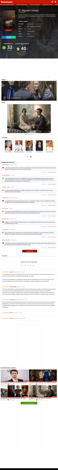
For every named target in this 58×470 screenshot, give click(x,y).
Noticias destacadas (22, 4)
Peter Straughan (31, 26)
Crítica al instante (35, 4)
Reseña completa (52, 172)
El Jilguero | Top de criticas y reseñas (40, 398)
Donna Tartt (38, 26)
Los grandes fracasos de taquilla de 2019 (13, 398)
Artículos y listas (47, 4)
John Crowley (30, 23)
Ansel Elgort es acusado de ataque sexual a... (14, 382)
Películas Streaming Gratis (7, 4)
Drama (28, 28)
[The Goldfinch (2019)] (29, 132)
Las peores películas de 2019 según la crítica (42, 382)
